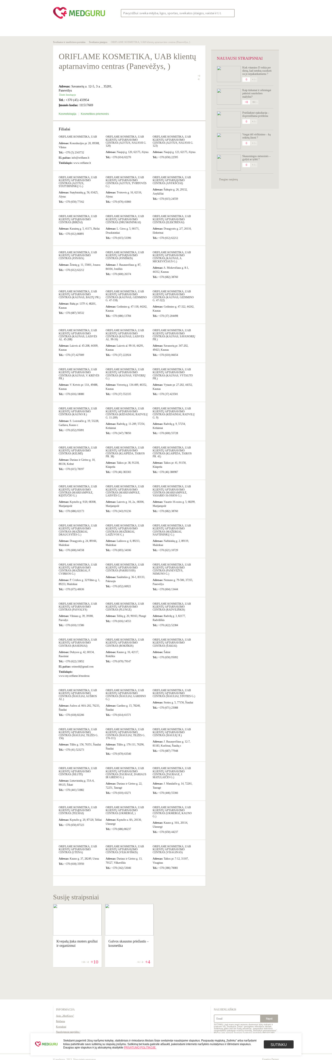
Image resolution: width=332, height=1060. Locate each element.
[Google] (273, 13)
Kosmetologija (68, 113)
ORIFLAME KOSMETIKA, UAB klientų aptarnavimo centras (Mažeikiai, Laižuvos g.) (125, 530)
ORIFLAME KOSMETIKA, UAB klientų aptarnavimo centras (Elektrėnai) (172, 219)
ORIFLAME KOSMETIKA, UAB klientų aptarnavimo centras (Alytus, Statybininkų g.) (78, 182)
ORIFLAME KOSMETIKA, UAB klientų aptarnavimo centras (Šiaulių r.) (172, 732)
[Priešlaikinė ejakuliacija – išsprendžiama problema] (229, 119)
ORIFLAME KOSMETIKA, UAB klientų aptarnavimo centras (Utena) (78, 849)
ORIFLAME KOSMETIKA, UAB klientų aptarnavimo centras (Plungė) (125, 606)
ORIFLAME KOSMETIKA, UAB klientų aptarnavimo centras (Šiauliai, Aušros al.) (78, 695)
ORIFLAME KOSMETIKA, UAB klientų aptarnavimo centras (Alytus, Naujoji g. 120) (126, 141)
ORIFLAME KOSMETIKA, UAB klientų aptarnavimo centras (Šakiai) (172, 642)
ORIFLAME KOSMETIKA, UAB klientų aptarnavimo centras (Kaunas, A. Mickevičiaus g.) (172, 257)
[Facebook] (256, 13)
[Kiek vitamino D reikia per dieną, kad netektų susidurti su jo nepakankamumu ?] (229, 74)
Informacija (65, 1009)
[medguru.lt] (79, 18)
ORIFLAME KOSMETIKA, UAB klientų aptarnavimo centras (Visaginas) (172, 849)
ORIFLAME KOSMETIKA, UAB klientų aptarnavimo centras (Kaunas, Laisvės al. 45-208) (78, 335)
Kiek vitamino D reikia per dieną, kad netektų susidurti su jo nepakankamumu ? (256, 71)
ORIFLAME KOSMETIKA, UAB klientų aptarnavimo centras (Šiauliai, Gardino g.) (126, 695)
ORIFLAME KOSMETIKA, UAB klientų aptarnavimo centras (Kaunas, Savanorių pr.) (174, 335)
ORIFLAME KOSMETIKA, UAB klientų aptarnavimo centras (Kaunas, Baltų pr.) (79, 294)
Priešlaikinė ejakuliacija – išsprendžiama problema (255, 114)
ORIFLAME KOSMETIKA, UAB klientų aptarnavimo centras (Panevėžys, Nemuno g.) (172, 569)
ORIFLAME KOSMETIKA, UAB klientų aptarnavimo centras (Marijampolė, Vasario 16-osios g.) (172, 491)
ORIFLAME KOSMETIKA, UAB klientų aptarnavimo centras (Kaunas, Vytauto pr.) (173, 374)
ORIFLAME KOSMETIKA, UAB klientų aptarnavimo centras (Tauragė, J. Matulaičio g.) (172, 773)
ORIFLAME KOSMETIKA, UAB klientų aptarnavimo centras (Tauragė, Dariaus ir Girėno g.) (126, 773)
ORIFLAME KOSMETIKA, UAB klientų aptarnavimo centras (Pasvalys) (78, 606)
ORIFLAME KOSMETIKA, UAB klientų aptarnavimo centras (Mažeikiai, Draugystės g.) (78, 530)
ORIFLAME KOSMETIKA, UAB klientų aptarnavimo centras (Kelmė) (78, 450)
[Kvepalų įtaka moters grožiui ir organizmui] (77, 934)
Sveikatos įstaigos (98, 42)
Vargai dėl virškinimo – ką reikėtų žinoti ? (256, 136)
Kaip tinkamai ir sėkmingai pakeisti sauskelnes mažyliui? (256, 93)
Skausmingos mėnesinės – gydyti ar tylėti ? (256, 158)
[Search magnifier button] (230, 13)
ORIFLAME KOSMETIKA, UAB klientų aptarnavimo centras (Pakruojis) (125, 567)
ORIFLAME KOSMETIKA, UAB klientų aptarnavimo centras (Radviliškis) (172, 606)
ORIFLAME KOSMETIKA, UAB (78, 136)
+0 (199, 76)
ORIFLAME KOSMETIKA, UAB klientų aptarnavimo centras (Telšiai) (78, 810)
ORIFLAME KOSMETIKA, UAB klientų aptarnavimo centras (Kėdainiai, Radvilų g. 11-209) (127, 413)
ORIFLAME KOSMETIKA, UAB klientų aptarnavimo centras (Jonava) (78, 255)
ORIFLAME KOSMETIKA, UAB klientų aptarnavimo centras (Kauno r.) (78, 411)
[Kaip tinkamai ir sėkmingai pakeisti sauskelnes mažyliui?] (229, 97)
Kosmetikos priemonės (95, 113)
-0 (198, 79)
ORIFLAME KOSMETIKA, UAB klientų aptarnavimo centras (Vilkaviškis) (125, 849)
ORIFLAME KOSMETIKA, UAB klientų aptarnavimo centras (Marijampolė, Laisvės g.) (125, 491)
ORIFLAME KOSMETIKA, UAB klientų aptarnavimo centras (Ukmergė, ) (125, 810)
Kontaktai (61, 1026)
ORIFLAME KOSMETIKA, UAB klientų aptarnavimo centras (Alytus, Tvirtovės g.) (126, 182)
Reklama (60, 1021)
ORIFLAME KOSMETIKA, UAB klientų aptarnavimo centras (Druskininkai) (125, 219)
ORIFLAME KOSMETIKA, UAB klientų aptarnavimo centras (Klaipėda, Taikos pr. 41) (172, 452)
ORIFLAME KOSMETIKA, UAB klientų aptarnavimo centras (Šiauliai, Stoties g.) (174, 693)
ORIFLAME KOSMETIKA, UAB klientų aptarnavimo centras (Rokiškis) (125, 642)
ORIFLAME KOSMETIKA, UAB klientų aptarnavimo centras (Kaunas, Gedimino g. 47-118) (126, 296)
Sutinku (279, 1045)
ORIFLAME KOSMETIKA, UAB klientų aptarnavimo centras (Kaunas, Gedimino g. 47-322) (173, 296)
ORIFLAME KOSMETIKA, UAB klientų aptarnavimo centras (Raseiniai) (78, 642)
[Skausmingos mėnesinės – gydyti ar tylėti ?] (229, 163)
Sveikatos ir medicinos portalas (69, 42)
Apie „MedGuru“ (65, 1015)
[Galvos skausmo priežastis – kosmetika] (129, 934)
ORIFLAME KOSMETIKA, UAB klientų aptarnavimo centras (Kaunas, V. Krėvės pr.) (79, 374)
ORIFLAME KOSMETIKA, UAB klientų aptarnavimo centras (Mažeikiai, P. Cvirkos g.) (78, 569)
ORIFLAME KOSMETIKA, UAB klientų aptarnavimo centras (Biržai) (78, 219)
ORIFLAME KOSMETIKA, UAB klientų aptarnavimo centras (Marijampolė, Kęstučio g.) (78, 491)
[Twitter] (265, 13)
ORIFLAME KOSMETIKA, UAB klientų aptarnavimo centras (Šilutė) (78, 771)
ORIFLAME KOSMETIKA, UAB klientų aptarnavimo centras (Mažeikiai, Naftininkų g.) (172, 530)
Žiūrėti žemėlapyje (67, 95)
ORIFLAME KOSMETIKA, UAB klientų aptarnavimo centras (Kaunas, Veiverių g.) (126, 374)
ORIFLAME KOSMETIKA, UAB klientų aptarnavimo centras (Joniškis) (125, 255)
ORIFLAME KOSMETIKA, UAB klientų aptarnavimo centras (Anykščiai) (172, 180)
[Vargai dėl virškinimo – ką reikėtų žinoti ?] (229, 141)
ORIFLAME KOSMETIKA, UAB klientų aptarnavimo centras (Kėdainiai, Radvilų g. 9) (174, 413)
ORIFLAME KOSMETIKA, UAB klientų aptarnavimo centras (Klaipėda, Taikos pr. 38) (125, 452)
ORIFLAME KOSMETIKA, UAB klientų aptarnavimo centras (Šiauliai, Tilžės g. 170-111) (125, 734)
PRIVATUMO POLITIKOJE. (140, 1047)
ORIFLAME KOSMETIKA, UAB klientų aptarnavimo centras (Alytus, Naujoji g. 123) (173, 141)
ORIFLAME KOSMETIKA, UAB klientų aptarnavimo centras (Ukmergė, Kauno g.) (172, 812)
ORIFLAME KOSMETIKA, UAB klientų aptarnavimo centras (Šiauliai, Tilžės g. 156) (78, 734)
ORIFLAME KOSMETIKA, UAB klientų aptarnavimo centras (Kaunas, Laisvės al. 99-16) (125, 335)
